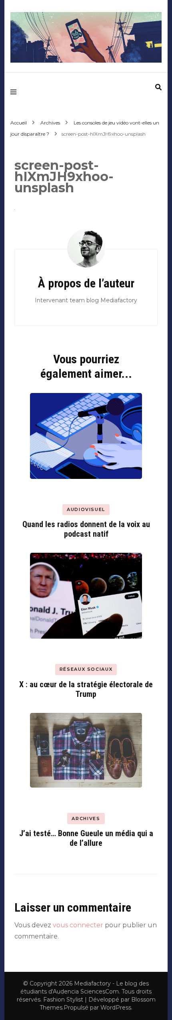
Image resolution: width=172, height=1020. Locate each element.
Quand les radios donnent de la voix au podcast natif (86, 529)
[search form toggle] (158, 87)
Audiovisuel (86, 509)
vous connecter (78, 925)
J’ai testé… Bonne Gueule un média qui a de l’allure (86, 838)
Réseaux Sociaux (86, 669)
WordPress (115, 1007)
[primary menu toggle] (15, 92)
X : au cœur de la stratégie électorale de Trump (86, 689)
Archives (50, 123)
